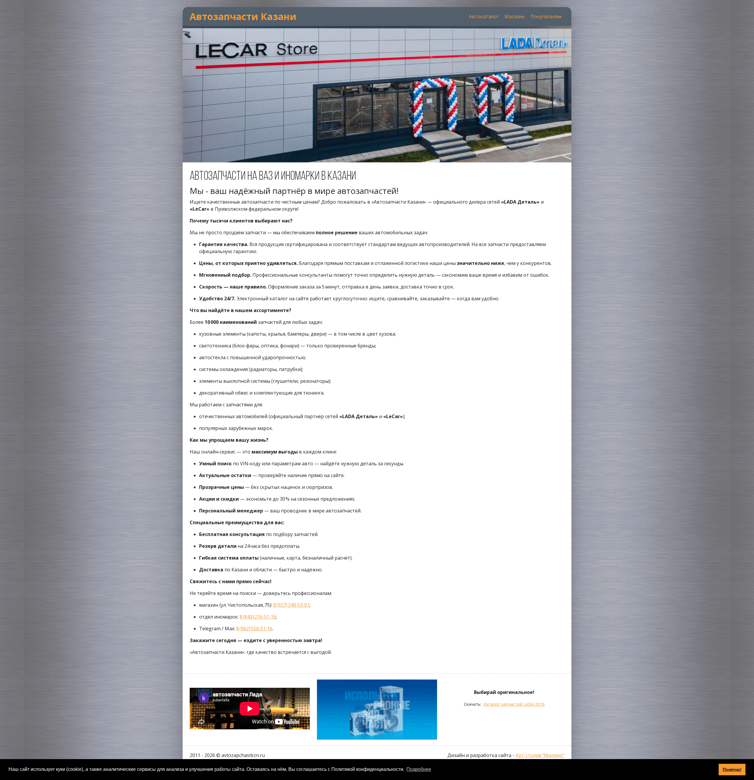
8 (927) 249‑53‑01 (291, 605)
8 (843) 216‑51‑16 (258, 617)
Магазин (515, 16)
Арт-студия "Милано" (539, 755)
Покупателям (545, 16)
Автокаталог (484, 16)
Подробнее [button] (418, 769)
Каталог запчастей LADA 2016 (514, 704)
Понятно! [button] (732, 769)
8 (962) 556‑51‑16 (254, 628)
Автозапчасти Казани (243, 16)
